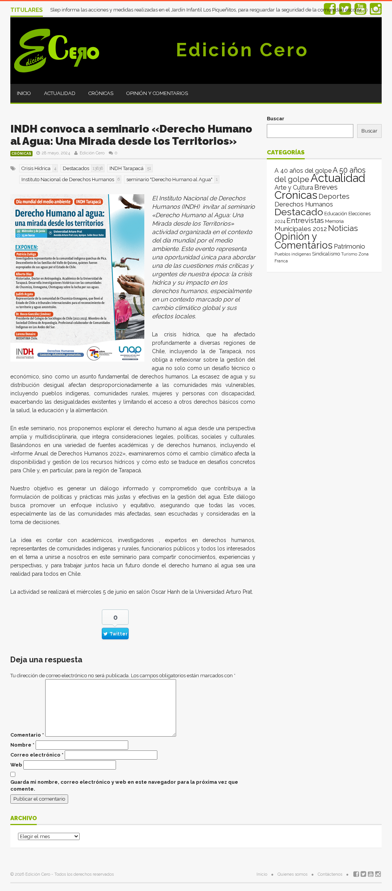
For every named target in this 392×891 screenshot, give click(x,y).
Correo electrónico (37, 755)
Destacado (298, 212)
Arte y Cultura (293, 187)
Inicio (24, 93)
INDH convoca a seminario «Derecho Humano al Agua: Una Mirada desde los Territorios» (131, 135)
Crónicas (100, 93)
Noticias (343, 228)
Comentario (27, 735)
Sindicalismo (326, 254)
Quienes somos (292, 874)
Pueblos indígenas (292, 254)
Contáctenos (330, 874)
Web (16, 765)
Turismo (349, 254)
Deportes (334, 196)
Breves (326, 187)
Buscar (275, 118)
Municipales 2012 (300, 229)
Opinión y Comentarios (157, 93)
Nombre (22, 745)
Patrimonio (349, 246)
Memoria (334, 221)
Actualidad (59, 93)
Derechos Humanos (303, 204)
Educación (335, 213)
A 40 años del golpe (303, 170)
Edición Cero (242, 50)
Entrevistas (305, 220)
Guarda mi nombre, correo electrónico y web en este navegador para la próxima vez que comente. (124, 785)
